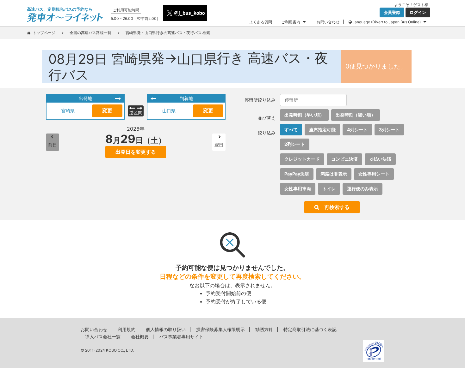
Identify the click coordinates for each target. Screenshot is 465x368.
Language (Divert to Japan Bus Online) (386, 22)
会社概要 (140, 336)
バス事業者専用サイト (181, 336)
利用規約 (126, 329)
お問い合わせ (328, 22)
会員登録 (392, 12)
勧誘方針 (264, 329)
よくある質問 (260, 22)
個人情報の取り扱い (166, 329)
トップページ (44, 32)
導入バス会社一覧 (103, 336)
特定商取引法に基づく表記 (310, 329)
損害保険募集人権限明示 (220, 329)
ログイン (418, 12)
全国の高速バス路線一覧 (90, 32)
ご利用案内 (290, 22)
